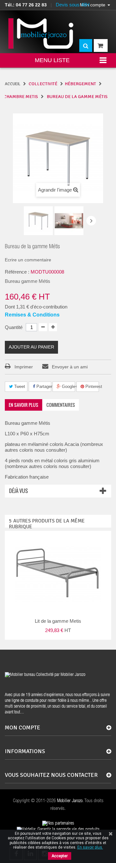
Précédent (18, 221)
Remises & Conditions (32, 314)
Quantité (14, 327)
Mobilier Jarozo (69, 801)
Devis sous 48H (73, 4)
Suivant (91, 221)
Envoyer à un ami (70, 366)
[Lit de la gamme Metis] (58, 574)
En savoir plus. (90, 847)
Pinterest (91, 386)
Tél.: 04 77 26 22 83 (26, 4)
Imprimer (24, 366)
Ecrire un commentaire (28, 259)
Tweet (19, 386)
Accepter (60, 856)
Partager (43, 386)
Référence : (17, 272)
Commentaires (60, 404)
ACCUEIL (12, 83)
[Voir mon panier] (101, 45)
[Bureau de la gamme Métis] (38, 220)
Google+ (68, 386)
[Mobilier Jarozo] (41, 33)
